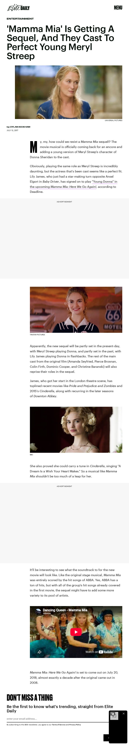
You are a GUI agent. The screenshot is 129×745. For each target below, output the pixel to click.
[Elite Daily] (18, 7)
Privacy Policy (75, 725)
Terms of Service (59, 725)
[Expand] (112, 714)
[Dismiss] (123, 714)
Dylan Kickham (20, 127)
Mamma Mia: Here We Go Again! (73, 186)
